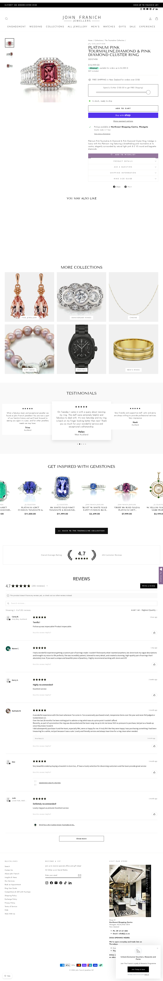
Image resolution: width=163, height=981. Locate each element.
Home (90, 40)
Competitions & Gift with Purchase (17, 892)
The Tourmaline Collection (114, 40)
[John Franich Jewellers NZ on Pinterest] (60, 882)
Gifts (122, 26)
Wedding (35, 26)
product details (123, 161)
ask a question (123, 167)
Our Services (10, 881)
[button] (47, 585)
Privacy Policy (10, 903)
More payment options (123, 121)
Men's (95, 26)
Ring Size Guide (123, 179)
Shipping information (123, 173)
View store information (102, 134)
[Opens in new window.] (10, 650)
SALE (133, 26)
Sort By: (136, 610)
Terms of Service (11, 906)
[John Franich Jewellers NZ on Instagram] (46, 882)
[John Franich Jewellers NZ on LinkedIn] (70, 882)
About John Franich (12, 873)
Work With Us (10, 914)
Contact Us (9, 870)
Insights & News (11, 877)
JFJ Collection (97, 44)
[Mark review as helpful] (154, 633)
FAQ (6, 910)
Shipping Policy (11, 895)
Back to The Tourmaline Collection (83, 531)
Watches (109, 26)
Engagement (17, 26)
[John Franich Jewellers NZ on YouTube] (56, 882)
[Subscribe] (79, 875)
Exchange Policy (11, 899)
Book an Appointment (13, 884)
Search (7, 866)
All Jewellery (78, 26)
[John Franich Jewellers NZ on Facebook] (51, 882)
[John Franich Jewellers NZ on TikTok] (65, 882)
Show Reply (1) (39, 738)
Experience (147, 26)
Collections (55, 26)
